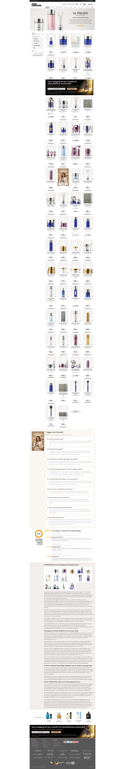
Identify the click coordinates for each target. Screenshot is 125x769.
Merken (47, 7)
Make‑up (66, 7)
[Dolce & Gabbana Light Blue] (79, 715)
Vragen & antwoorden (46, 744)
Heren (71, 7)
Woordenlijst (45, 745)
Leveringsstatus (45, 741)
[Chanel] (75, 751)
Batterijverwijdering (46, 746)
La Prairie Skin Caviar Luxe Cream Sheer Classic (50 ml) (62, 545)
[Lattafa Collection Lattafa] (59, 715)
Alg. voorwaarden (57, 742)
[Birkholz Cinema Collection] (88, 715)
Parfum (53, 7)
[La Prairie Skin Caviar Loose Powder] (56, 586)
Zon (79, 7)
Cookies (55, 746)
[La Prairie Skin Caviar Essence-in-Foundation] (48, 586)
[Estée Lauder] (87, 751)
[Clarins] (62, 751)
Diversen (87, 7)
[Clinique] (38, 751)
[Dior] (50, 754)
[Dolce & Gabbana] (38, 754)
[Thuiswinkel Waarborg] (85, 4)
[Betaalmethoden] (78, 742)
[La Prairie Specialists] (88, 570)
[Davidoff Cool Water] (49, 715)
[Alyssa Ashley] (38, 757)
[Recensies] (80, 25)
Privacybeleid (54, 734)
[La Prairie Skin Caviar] (80, 570)
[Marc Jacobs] (75, 757)
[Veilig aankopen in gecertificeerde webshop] (70, 763)
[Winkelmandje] (81, 4)
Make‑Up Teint (36, 41)
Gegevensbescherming (57, 745)
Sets (83, 7)
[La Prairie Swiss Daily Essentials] (56, 578)
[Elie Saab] (62, 757)
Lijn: (33, 32)
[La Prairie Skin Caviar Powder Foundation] (72, 586)
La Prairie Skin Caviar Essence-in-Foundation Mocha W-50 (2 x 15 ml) (65, 535)
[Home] (32, 0)
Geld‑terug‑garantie (35, 744)
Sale (92, 7)
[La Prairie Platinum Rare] (64, 570)
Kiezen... (33, 34)
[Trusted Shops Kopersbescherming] (51, 763)
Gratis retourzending (35, 745)
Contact (44, 742)
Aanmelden (90, 4)
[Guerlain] (87, 754)
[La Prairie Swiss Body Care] (48, 578)
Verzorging (59, 7)
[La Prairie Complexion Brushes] (80, 578)
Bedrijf (55, 741)
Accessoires (36, 43)
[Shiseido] (50, 751)
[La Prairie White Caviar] (64, 578)
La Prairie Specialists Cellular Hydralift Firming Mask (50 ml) (63, 554)
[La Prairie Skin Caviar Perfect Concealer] (64, 586)
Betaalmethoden (35, 742)
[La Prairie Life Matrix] (56, 570)
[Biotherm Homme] (87, 757)
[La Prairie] (48, 19)
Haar (75, 7)
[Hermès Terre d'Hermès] (69, 715)
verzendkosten (43, 766)
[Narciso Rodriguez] (75, 754)
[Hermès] (62, 754)
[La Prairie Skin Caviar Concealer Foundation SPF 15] (88, 578)
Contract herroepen (35, 746)
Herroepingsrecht (56, 744)
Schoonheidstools (37, 45)
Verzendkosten (34, 741)
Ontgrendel (71, 88)
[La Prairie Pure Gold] (72, 570)
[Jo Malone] (50, 757)
